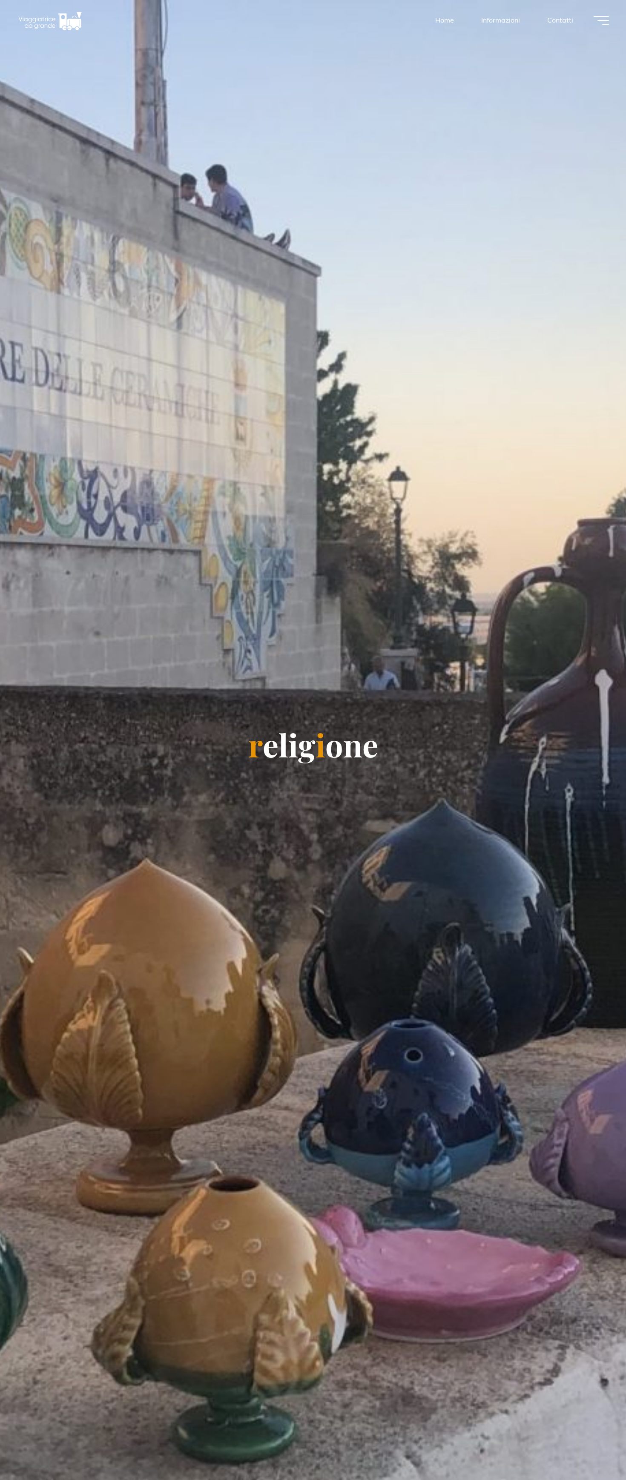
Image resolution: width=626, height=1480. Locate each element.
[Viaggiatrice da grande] (50, 20)
